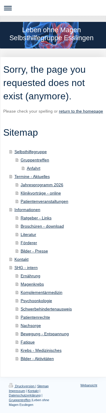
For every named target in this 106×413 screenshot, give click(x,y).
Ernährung (30, 275)
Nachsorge (31, 325)
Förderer (29, 242)
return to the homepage (81, 111)
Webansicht (88, 385)
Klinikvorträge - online (41, 193)
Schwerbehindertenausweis (46, 309)
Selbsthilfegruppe (30, 151)
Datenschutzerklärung (25, 395)
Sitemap (43, 386)
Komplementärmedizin (41, 292)
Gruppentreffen (35, 160)
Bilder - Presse (34, 251)
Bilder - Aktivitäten (37, 358)
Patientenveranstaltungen (44, 201)
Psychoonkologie (36, 300)
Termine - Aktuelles (32, 176)
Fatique (28, 342)
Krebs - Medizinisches (41, 350)
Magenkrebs (32, 284)
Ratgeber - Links (36, 218)
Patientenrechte (35, 317)
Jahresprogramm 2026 (42, 184)
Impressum (17, 391)
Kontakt (21, 259)
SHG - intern (26, 267)
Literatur (28, 234)
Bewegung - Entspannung (45, 333)
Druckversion (24, 386)
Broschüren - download (42, 226)
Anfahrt (33, 168)
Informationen (27, 209)
